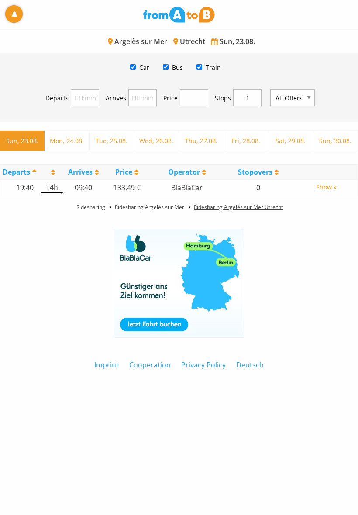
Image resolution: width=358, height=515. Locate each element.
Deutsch (250, 365)
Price (170, 98)
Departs (57, 98)
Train (213, 67)
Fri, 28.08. (246, 141)
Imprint (106, 365)
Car (144, 67)
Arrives (116, 98)
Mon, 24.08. (67, 141)
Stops (223, 98)
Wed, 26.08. (156, 141)
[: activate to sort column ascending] (51, 171)
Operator (184, 172)
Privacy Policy (203, 365)
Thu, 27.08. (201, 141)
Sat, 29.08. (290, 141)
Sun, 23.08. (22, 141)
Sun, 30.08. (335, 141)
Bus (177, 67)
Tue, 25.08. (111, 141)
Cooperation (150, 365)
